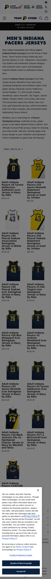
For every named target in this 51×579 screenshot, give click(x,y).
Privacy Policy (30, 516)
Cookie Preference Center (21, 555)
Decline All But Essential (20, 563)
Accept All (21, 571)
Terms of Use (21, 547)
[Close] (38, 490)
